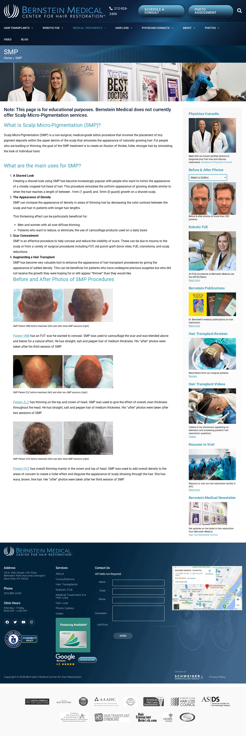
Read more (194, 280)
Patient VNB (21, 336)
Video (59, 613)
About (60, 573)
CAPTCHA (102, 625)
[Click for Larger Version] (93, 305)
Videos (192, 436)
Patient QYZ (21, 468)
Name (103, 582)
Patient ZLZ (21, 402)
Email (104, 590)
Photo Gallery (65, 608)
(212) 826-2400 (13, 593)
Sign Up (193, 535)
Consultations (65, 579)
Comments (102, 613)
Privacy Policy (217, 676)
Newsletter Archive (208, 535)
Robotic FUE (64, 589)
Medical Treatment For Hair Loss (71, 596)
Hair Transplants (66, 584)
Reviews (193, 376)
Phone (103, 599)
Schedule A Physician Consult (216, 162)
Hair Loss (62, 602)
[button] (239, 11)
